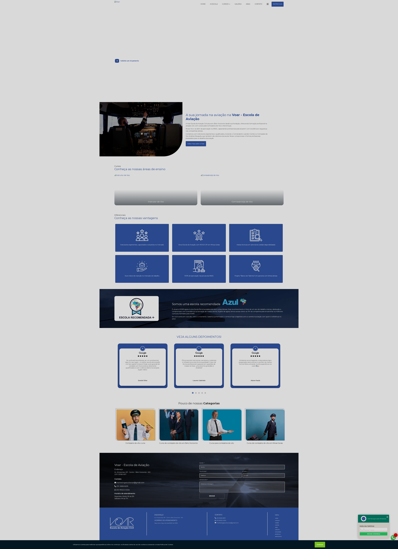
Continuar (320, 544)
